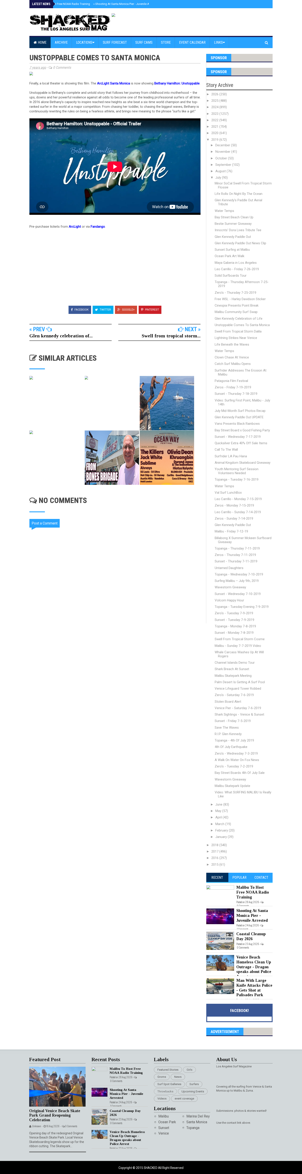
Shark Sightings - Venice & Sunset (239, 714)
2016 (215, 858)
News (178, 1076)
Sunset (163, 1128)
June (219, 804)
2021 (215, 127)
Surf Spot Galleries (169, 1084)
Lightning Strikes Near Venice (236, 338)
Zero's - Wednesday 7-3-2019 (236, 753)
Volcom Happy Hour (229, 600)
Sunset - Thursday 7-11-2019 (236, 561)
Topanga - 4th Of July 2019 (234, 740)
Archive (61, 42)
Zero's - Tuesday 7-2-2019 (234, 766)
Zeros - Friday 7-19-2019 (233, 387)
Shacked (151, 1168)
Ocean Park (167, 1122)
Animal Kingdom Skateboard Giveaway (242, 463)
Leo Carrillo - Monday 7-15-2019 (238, 499)
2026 (215, 94)
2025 (215, 101)
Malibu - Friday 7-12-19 (231, 531)
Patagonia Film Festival (231, 381)
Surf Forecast (115, 42)
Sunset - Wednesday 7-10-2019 (238, 594)
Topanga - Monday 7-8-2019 (235, 626)
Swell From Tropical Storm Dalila (238, 331)
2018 (215, 845)
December (223, 145)
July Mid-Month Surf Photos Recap (240, 411)
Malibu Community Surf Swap (236, 312)
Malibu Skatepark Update (232, 786)
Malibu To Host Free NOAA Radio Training (62, 4)
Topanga (192, 1128)
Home (41, 42)
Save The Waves (227, 728)
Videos (161, 1098)
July (218, 178)
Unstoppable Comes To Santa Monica (242, 325)
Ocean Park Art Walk (229, 256)
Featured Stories (167, 1069)
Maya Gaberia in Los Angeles (236, 263)
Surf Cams (144, 42)
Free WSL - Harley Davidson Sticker (240, 299)
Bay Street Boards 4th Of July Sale (240, 773)
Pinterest (151, 309)
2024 (215, 107)
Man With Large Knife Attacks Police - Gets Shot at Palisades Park (254, 987)
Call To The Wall (226, 450)
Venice (163, 1133)
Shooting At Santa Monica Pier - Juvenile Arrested (125, 4)
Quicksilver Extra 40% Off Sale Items (241, 443)
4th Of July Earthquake (231, 747)
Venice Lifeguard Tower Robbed (238, 689)
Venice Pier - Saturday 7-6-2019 (238, 708)
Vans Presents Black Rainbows (237, 424)
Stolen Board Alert (228, 702)
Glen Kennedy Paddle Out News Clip (240, 243)
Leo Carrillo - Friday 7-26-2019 (237, 269)
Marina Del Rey (198, 1116)
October (221, 158)
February (222, 830)
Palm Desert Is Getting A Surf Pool (240, 682)
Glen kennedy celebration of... (61, 336)
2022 (215, 120)
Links (218, 42)
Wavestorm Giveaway (230, 587)
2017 (215, 851)
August (221, 171)
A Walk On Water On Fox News (237, 760)
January (221, 837)
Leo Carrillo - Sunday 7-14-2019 (238, 512)
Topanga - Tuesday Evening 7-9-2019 (242, 607)
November (223, 152)
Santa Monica (196, 1122)
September (223, 165)
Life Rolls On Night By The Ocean (238, 194)
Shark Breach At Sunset (232, 669)
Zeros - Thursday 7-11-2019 (235, 555)
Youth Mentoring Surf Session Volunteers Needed (236, 471)
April (219, 817)
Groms (161, 1076)
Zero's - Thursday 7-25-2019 (235, 293)
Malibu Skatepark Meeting (233, 676)
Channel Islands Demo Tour (235, 663)
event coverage (184, 1098)
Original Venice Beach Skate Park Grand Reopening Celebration (54, 1115)
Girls (189, 1069)
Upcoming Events (193, 1091)
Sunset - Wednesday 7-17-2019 (238, 437)
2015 (215, 865)
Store (166, 42)
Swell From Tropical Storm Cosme (240, 639)
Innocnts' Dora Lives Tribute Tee (238, 230)
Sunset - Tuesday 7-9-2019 (234, 620)
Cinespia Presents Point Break (236, 305)
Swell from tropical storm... (171, 336)
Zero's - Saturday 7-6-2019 (234, 695)
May (218, 811)
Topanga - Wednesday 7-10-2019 (239, 574)
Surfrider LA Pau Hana (231, 456)
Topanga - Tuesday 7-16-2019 (236, 479)
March (220, 824)
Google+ (128, 309)
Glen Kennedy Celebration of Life (238, 319)
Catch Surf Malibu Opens (233, 364)
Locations (84, 42)
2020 (215, 133)
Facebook (81, 309)
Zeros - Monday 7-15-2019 (234, 505)
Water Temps (224, 211)
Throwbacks (165, 1091)
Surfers (194, 1084)
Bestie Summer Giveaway (233, 224)
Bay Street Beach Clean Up (234, 217)
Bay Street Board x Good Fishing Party (242, 430)
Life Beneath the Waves (232, 344)
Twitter (105, 309)
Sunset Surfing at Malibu (232, 250)
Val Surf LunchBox (228, 493)
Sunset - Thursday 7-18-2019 (236, 394)
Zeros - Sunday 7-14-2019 (234, 518)
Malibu (163, 1116)
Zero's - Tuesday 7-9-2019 (234, 613)
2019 (215, 140)
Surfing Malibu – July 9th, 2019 (237, 581)
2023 (215, 114)
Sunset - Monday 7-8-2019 (234, 633)
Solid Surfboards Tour (231, 276)
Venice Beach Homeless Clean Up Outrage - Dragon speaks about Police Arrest (253, 966)
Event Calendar (192, 42)
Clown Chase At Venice (232, 357)
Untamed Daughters (229, 568)
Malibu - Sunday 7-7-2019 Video (238, 646)
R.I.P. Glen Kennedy (228, 734)
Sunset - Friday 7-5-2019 (233, 721)
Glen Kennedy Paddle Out (233, 237)
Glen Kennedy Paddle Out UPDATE (239, 417)
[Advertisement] (117, 661)
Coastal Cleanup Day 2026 (251, 936)
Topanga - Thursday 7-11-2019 (237, 548)
